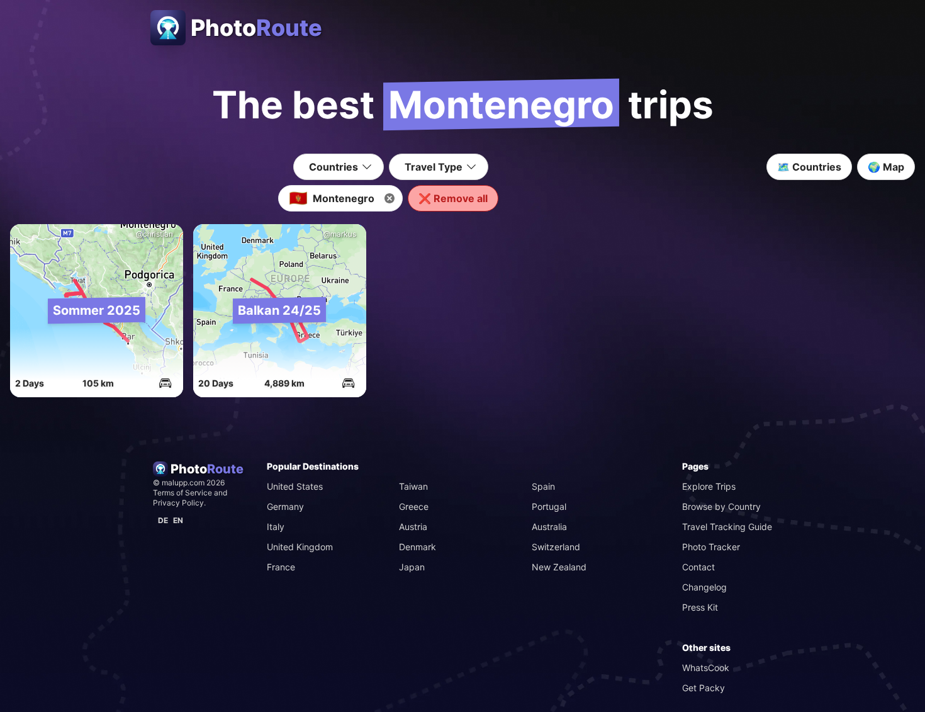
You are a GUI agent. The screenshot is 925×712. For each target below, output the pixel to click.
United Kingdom (300, 546)
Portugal (549, 506)
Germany (285, 506)
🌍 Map (886, 167)
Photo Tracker (711, 546)
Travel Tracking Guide (727, 526)
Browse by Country (721, 506)
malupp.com (184, 482)
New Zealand (559, 567)
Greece (414, 506)
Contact (698, 567)
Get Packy (703, 687)
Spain (543, 486)
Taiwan (413, 486)
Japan (412, 567)
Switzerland (556, 546)
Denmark (417, 546)
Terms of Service (182, 492)
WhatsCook (705, 667)
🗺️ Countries (809, 167)
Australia (549, 526)
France (281, 567)
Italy (275, 526)
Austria (413, 526)
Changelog (704, 587)
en (178, 520)
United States (295, 486)
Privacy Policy (178, 502)
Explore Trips (709, 486)
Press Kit (700, 607)
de (163, 520)
